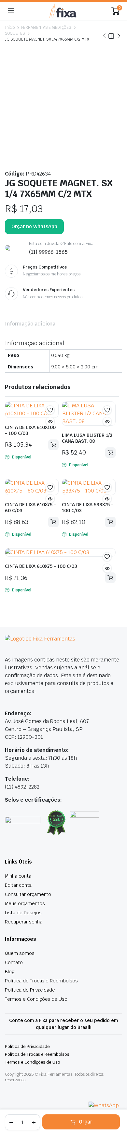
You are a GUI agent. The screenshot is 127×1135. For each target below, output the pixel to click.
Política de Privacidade (30, 990)
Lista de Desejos (23, 913)
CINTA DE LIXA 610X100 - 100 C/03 (30, 430)
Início (10, 27)
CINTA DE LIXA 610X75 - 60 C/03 (30, 507)
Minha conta (18, 876)
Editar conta (18, 885)
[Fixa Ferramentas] (63, 11)
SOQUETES (15, 33)
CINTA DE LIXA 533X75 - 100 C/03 (87, 507)
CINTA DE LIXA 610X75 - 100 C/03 (41, 566)
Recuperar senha (23, 922)
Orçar (85, 1122)
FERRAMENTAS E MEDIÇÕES (46, 27)
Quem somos (20, 953)
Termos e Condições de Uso (36, 999)
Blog (10, 972)
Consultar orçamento (28, 894)
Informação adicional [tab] (31, 323)
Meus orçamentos (25, 903)
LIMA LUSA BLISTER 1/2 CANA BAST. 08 (87, 438)
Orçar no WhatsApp (34, 226)
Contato (14, 962)
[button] (50, 410)
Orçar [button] (53, 444)
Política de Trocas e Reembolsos (41, 981)
